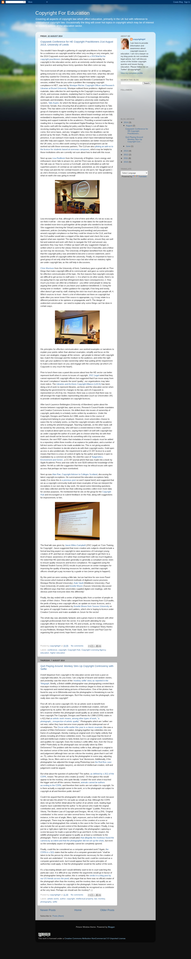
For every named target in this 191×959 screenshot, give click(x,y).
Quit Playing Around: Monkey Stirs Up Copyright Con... (134, 139)
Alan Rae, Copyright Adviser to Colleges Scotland (74, 474)
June (128, 146)
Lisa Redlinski (59, 158)
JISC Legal (94, 375)
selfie (55, 902)
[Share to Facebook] (97, 646)
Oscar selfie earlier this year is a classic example (80, 727)
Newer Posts (48, 910)
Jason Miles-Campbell (75, 545)
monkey (101, 899)
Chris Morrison (47, 268)
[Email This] (89, 646)
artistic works (53, 899)
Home (78, 910)
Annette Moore (76, 586)
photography (45, 902)
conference (52, 650)
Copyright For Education (62, 13)
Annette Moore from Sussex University (92, 606)
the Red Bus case (103, 762)
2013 (126, 151)
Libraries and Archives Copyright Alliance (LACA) (78, 384)
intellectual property (84, 899)
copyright (62, 650)
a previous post (69, 480)
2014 (126, 122)
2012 (126, 155)
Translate (142, 176)
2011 (126, 158)
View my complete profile (132, 73)
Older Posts (107, 910)
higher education (57, 653)
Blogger (111, 927)
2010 (126, 162)
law (95, 899)
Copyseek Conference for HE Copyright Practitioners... (136, 131)
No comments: (77, 646)
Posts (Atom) (58, 916)
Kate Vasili (78, 583)
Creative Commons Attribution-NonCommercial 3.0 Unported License (94, 938)
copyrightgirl (139, 39)
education (44, 653)
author (63, 899)
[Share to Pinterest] (100, 646)
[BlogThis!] (92, 646)
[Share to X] (94, 646)
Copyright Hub (74, 650)
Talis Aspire (53, 103)
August (129, 126)
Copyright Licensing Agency (94, 650)
